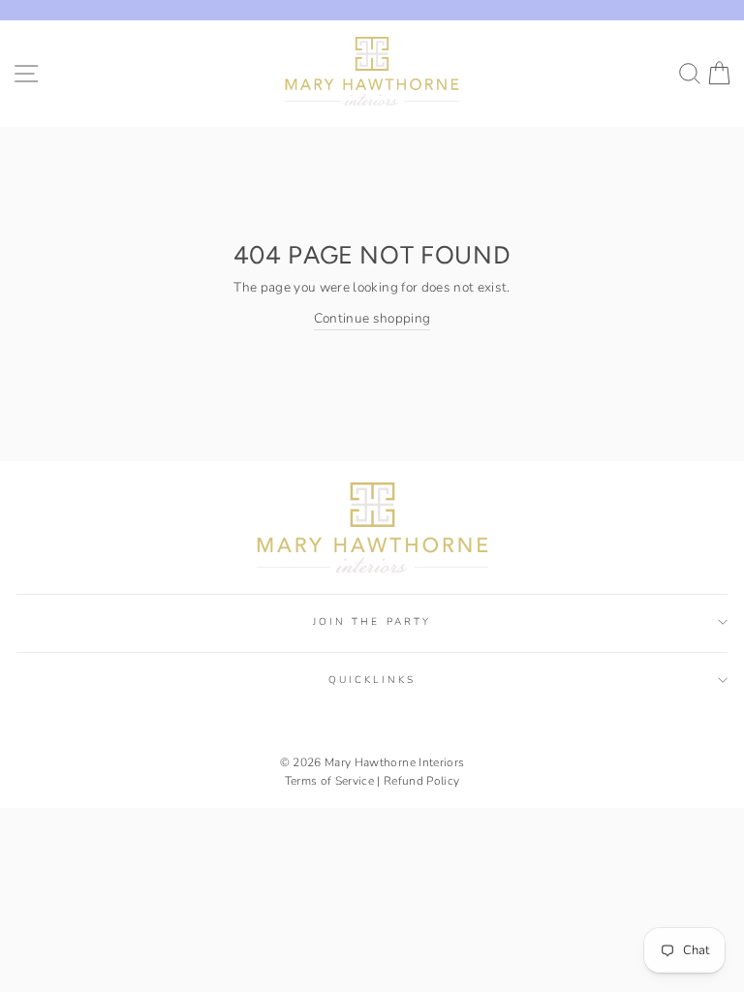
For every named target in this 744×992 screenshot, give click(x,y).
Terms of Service (329, 781)
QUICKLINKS (372, 680)
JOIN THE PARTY (372, 622)
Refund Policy (421, 781)
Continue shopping (372, 318)
